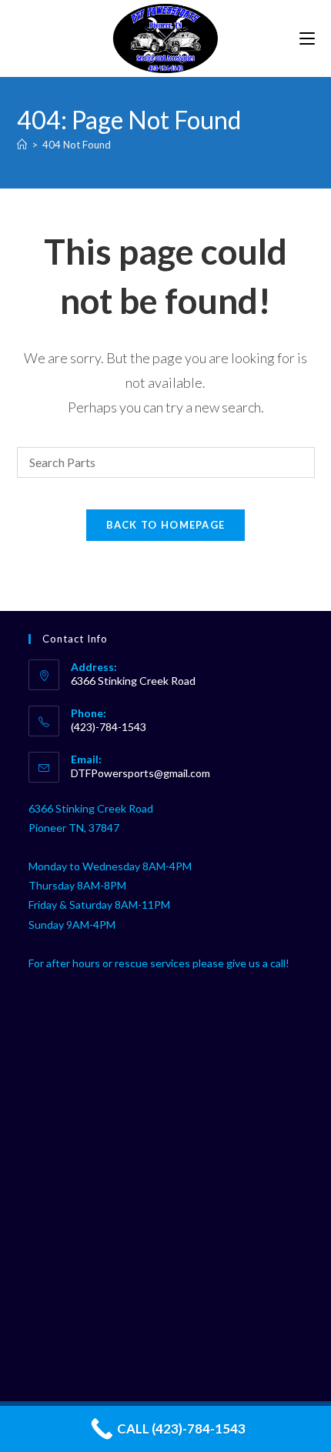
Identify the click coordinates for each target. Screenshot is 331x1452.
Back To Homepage (166, 525)
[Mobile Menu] (307, 38)
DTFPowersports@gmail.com (140, 772)
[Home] (22, 145)
